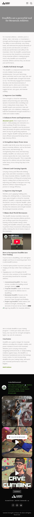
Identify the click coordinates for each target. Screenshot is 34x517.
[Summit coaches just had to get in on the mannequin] (17, 442)
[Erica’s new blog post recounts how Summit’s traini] (17, 411)
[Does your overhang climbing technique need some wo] (17, 473)
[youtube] (21, 505)
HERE (18, 286)
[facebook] (13, 505)
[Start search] (31, 3)
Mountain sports (8, 121)
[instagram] (17, 505)
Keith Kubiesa (7, 367)
